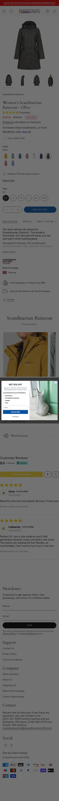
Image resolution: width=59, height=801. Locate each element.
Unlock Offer (15, 412)
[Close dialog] (55, 382)
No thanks (15, 416)
